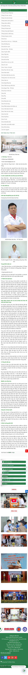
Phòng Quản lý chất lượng (7, 33)
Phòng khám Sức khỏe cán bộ (8, 77)
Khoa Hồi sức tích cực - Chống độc (9, 41)
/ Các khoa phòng (12, 5)
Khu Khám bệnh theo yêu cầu (8, 75)
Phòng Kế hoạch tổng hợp (7, 12)
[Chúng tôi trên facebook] (26, 21)
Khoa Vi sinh (4, 119)
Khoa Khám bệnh (5, 72)
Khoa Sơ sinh (4, 64)
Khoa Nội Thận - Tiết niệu (7, 49)
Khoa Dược (4, 38)
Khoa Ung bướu (5, 57)
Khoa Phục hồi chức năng (7, 69)
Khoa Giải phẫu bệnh (6, 121)
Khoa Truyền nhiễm (5, 51)
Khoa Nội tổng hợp (5, 44)
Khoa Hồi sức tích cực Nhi (7, 62)
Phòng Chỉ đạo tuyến (6, 28)
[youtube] (26, 24)
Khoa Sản (3, 93)
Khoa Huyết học (5, 116)
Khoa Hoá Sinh (4, 114)
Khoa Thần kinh (4, 54)
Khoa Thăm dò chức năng (7, 111)
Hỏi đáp (6, 476)
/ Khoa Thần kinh (21, 5)
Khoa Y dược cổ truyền (6, 67)
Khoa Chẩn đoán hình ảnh (7, 108)
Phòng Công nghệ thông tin (7, 31)
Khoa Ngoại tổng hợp (6, 82)
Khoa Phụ (3, 95)
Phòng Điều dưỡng (5, 25)
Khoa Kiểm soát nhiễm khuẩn (8, 124)
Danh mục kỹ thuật (8, 469)
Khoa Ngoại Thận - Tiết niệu (7, 88)
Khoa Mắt (3, 98)
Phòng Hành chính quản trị (7, 20)
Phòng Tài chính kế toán (6, 18)
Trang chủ (4, 5)
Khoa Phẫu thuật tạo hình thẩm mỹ (9, 106)
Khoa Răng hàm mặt (6, 101)
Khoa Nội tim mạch (5, 46)
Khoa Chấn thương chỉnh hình (8, 85)
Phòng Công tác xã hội (6, 36)
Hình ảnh (14, 511)
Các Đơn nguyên (5, 129)
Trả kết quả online (8, 462)
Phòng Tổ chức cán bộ (6, 15)
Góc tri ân (6, 472)
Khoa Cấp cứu (4, 80)
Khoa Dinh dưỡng (5, 127)
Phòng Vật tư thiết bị (5, 23)
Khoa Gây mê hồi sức (6, 90)
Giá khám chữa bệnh (9, 465)
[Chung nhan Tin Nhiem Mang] (8, 662)
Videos (5, 483)
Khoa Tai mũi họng (5, 103)
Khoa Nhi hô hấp (5, 59)
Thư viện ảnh (7, 480)
